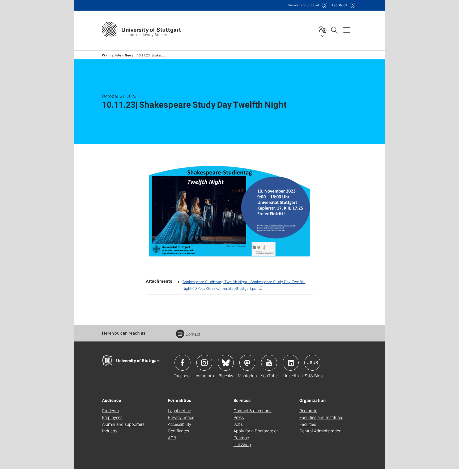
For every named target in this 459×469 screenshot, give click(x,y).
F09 (339, 5)
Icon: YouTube (269, 363)
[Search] (334, 29)
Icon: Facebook (182, 363)
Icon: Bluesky (226, 363)
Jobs (238, 424)
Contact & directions (252, 410)
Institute (115, 55)
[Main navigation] (346, 29)
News (129, 55)
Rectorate (308, 410)
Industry (109, 430)
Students (110, 410)
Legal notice (179, 410)
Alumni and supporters (123, 424)
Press (238, 417)
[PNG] (229, 211)
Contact (192, 334)
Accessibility (179, 424)
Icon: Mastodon (247, 363)
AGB (172, 437)
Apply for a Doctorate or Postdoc (255, 434)
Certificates (178, 430)
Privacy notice (181, 417)
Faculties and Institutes (321, 417)
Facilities (307, 424)
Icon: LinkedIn (291, 363)
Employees (112, 417)
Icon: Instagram (204, 363)
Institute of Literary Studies (103, 55)
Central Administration (320, 430)
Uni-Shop (242, 444)
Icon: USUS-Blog (312, 363)
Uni (303, 5)
